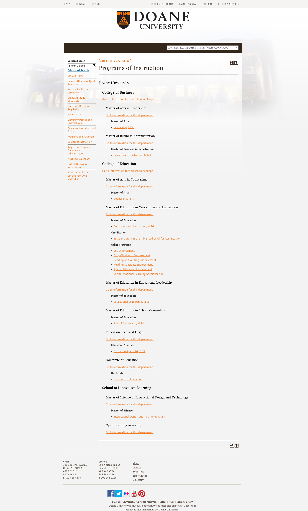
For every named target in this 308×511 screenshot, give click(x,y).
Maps (136, 463)
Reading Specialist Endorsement (133, 264)
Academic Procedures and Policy (82, 129)
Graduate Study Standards (76, 99)
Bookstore (138, 471)
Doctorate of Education (128, 379)
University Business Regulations (78, 108)
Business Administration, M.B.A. (133, 155)
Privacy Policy (185, 501)
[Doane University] (153, 28)
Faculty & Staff (188, 4)
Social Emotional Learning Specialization (139, 274)
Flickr (126, 493)
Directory (138, 479)
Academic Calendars (79, 158)
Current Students (162, 4)
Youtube (134, 493)
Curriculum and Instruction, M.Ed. (134, 226)
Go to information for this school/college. (128, 99)
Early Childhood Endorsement (132, 255)
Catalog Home (75, 75)
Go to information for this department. (129, 115)
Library (137, 467)
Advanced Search (78, 70)
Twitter (118, 493)
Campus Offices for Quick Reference (82, 82)
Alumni (208, 4)
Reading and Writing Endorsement (135, 260)
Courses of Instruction (80, 141)
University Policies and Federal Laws (80, 121)
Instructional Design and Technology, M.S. (140, 416)
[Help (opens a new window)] (236, 63)
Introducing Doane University (78, 91)
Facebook (111, 493)
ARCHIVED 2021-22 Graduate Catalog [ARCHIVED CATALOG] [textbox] (198, 47)
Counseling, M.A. (124, 198)
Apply (67, 4)
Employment (140, 475)
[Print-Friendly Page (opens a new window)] (232, 63)
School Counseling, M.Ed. (129, 323)
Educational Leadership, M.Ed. (132, 301)
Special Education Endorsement (133, 269)
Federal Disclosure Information (77, 165)
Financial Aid (74, 114)
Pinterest (141, 493)
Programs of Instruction (81, 136)
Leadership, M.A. (124, 127)
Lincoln (103, 461)
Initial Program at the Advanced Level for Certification (147, 238)
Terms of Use (166, 501)
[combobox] (202, 47)
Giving (96, 4)
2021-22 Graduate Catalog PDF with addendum (78, 175)
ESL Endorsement (124, 250)
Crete (66, 461)
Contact (81, 4)
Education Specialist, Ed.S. (129, 351)
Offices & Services (228, 4)
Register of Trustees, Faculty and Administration (79, 150)
